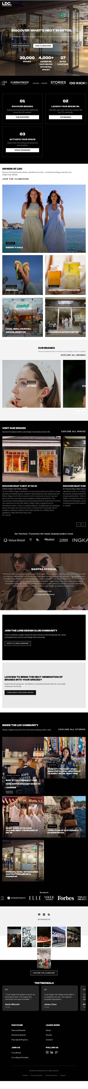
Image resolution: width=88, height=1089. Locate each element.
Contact (49, 1040)
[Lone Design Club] (6, 4)
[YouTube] (51, 1052)
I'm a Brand (16, 1053)
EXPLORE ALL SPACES (73, 431)
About (48, 1030)
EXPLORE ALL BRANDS (73, 355)
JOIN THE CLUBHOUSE (15, 179)
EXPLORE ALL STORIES (72, 729)
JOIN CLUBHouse (43, 46)
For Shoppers (22, 117)
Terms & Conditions (51, 1075)
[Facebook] (39, 914)
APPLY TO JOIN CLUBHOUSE (18, 643)
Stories (49, 1035)
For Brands (65, 117)
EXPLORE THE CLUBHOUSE (44, 973)
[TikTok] (47, 1052)
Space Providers (22, 150)
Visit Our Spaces (21, 46)
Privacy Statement (36, 1075)
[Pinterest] (49, 914)
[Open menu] (84, 4)
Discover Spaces (19, 1035)
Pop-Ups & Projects (20, 1040)
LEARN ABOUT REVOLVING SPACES (20, 692)
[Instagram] (44, 914)
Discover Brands (18, 1030)
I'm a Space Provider (20, 1057)
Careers (25, 1075)
